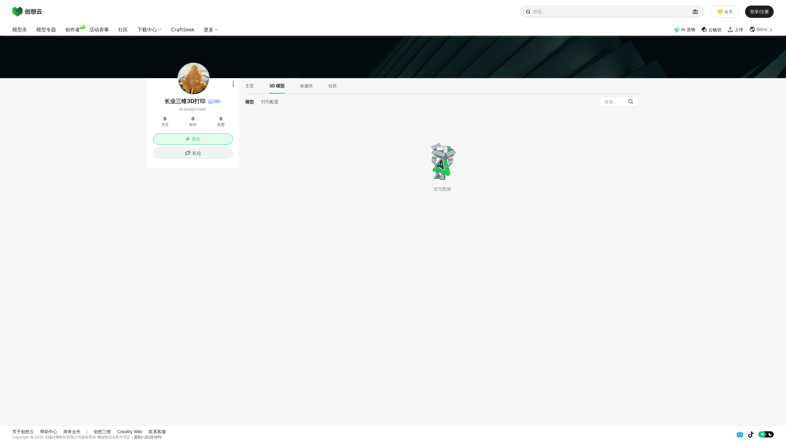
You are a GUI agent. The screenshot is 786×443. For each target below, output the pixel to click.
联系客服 (157, 431)
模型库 (19, 29)
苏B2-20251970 (148, 437)
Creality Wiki (129, 431)
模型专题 (46, 29)
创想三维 (102, 431)
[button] (761, 29)
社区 (123, 29)
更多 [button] (209, 29)
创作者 (72, 29)
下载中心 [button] (147, 29)
